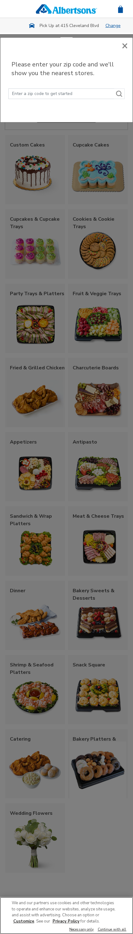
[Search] (119, 93)
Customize (23, 921)
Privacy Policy (66, 921)
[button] (120, 9)
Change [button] (113, 26)
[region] (66, 915)
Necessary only (81, 930)
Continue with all (112, 930)
